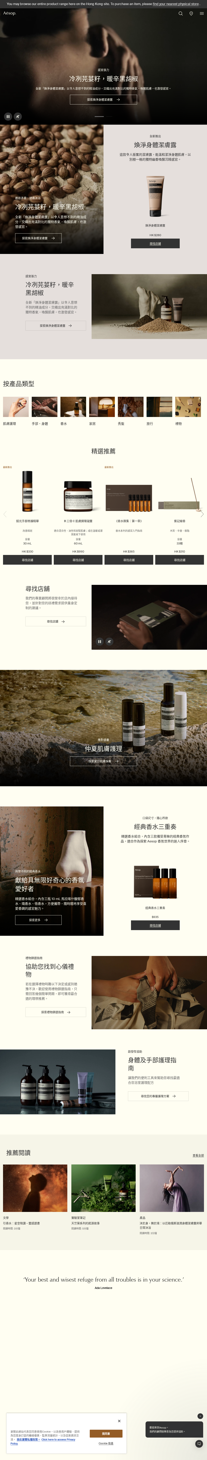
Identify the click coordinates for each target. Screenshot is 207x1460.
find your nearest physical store (176, 4)
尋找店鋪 (155, 243)
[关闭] (119, 1421)
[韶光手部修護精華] (27, 492)
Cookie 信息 (106, 1443)
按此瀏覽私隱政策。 (28, 1439)
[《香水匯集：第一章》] (129, 492)
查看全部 (198, 1155)
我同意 (106, 1433)
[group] (16, 411)
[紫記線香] (179, 492)
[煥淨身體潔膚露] (155, 197)
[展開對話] (199, 1444)
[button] (99, 116)
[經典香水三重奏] (155, 876)
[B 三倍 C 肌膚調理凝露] (78, 492)
